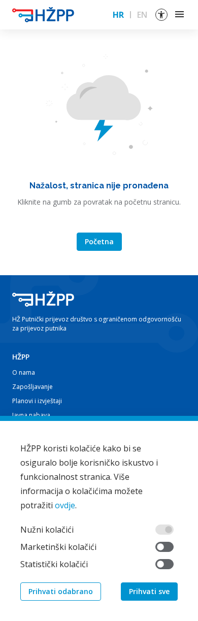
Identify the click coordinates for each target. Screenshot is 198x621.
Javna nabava (31, 415)
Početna (99, 241)
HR (118, 14)
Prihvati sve (149, 591)
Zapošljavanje (32, 386)
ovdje (65, 505)
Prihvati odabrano (60, 591)
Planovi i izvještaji (37, 401)
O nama (23, 372)
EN (142, 14)
